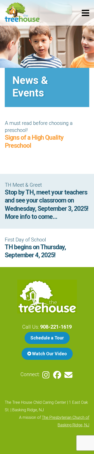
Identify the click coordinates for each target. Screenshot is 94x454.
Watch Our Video (49, 353)
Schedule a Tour (47, 337)
